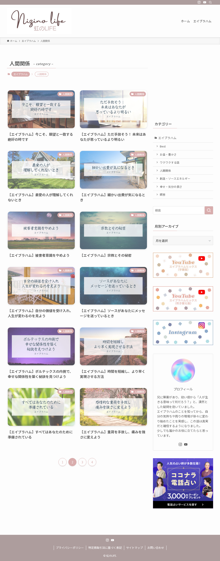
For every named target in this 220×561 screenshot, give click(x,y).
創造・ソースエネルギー (175, 178)
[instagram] (199, 2)
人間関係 (165, 170)
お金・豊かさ (168, 154)
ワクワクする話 (169, 162)
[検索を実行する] (209, 210)
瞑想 (162, 195)
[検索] (210, 2)
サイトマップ (134, 548)
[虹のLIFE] (39, 21)
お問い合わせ (155, 548)
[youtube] (205, 2)
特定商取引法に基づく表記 (105, 548)
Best (163, 146)
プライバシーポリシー (70, 548)
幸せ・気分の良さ (171, 187)
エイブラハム (21, 74)
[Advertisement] (183, 85)
